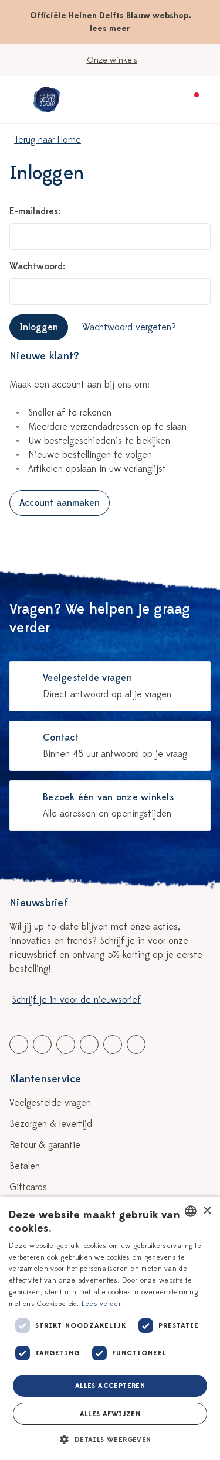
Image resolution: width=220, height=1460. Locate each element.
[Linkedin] (65, 1044)
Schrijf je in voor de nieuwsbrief (76, 1000)
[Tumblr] (89, 1044)
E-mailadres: (34, 211)
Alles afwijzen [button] (110, 1413)
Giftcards (28, 1187)
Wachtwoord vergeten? (129, 327)
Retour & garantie (44, 1145)
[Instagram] (136, 1044)
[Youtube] (42, 1044)
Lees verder (101, 1303)
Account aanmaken (59, 503)
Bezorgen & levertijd (50, 1124)
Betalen (24, 1166)
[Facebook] (18, 1044)
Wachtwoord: (37, 266)
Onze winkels (112, 60)
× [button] (206, 1211)
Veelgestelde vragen (50, 1103)
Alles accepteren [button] (110, 1385)
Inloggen (38, 327)
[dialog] (110, 1328)
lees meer (110, 28)
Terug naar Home (47, 140)
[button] (110, 1439)
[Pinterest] (112, 1044)
